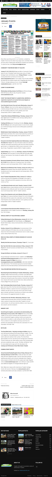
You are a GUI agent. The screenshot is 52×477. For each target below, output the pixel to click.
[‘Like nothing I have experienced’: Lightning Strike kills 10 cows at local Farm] (3, 450)
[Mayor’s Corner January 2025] (38, 84)
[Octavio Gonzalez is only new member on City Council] (39, 41)
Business (15, 9)
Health (19, 9)
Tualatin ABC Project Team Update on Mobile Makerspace (27, 386)
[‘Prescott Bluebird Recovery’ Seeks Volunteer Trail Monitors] (47, 54)
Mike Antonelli (5, 23)
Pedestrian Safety (5, 385)
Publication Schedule (33, 0)
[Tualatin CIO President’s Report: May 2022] (17, 411)
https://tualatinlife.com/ (14, 395)
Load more (43, 99)
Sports (4, 12)
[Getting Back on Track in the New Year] (29, 411)
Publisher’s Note (28, 447)
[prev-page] (2, 420)
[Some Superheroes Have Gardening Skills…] (38, 95)
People (10, 9)
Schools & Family (25, 9)
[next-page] (4, 420)
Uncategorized (7, 16)
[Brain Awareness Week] (38, 79)
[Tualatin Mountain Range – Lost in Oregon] (21, 436)
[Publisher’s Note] (21, 449)
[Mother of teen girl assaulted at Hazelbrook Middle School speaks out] (21, 441)
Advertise (40, 0)
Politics (37, 43)
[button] (49, 9)
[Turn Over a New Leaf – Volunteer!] (6, 411)
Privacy (34, 475)
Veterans (42, 9)
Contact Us (46, 475)
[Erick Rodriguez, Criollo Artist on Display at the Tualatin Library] (39, 54)
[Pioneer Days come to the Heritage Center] (38, 89)
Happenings (32, 9)
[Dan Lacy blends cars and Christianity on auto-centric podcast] (47, 41)
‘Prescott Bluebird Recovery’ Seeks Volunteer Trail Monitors (47, 61)
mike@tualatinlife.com (24, 470)
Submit (26, 0)
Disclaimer (29, 475)
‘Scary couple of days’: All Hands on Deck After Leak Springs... (11, 435)
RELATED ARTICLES (6, 404)
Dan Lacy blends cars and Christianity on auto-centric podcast (47, 48)
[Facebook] (50, 1)
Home (23, 0)
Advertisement (39, 475)
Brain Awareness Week (46, 77)
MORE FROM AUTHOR (16, 404)
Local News (5, 9)
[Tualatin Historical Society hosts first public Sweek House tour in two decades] (3, 442)
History (37, 9)
